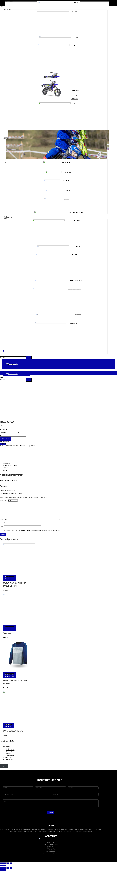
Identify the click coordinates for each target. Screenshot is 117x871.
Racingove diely (8, 759)
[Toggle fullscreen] (7, 863)
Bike (7, 748)
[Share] (4, 863)
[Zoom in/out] (11, 863)
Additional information (10, 465)
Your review (4, 519)
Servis (6, 216)
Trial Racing (23, 446)
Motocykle (8, 9)
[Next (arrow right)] (4, 865)
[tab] (40, 463)
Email (2, 527)
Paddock (9, 754)
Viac (5, 218)
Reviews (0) (7, 467)
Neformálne (10, 752)
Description (6, 463)
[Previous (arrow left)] (1, 865)
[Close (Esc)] (1, 863)
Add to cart (5, 438)
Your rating (4, 500)
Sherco (33, 446)
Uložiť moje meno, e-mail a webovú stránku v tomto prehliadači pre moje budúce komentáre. (31, 530)
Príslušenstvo (7, 757)
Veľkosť (2, 433)
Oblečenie (16, 446)
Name (2, 523)
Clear (19, 433)
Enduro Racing (10, 750)
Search (4, 766)
